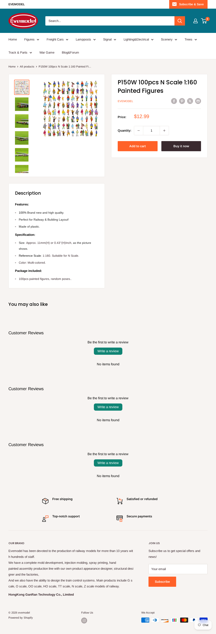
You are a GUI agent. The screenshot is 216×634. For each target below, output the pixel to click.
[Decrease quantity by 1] (138, 130)
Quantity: (124, 130)
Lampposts (83, 39)
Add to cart (137, 146)
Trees (188, 39)
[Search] (179, 21)
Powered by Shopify (20, 617)
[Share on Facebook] (174, 101)
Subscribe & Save (191, 4)
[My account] (195, 21)
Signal (107, 39)
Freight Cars (55, 39)
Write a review (108, 351)
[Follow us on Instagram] (84, 620)
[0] (204, 20)
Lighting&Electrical (136, 39)
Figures (29, 39)
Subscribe (162, 581)
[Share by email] (198, 101)
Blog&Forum (70, 52)
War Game (46, 52)
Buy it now (181, 146)
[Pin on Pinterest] (182, 101)
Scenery (167, 39)
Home (12, 39)
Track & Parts (17, 52)
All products (27, 66)
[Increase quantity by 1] (164, 130)
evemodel (125, 101)
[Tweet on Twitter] (190, 101)
